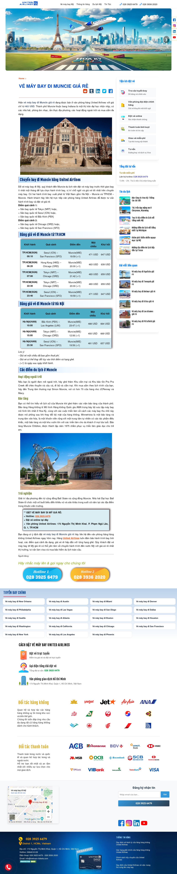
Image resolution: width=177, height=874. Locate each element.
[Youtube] (174, 37)
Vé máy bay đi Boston (102, 617)
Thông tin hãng (83, 4)
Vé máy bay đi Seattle (15, 617)
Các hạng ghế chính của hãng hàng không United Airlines (133, 851)
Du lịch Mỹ (97, 4)
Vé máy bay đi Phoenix (103, 634)
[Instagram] (174, 26)
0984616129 (32, 852)
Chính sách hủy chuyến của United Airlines (130, 858)
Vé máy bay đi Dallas (146, 609)
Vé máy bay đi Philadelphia (18, 609)
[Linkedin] (174, 31)
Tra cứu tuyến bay (137, 90)
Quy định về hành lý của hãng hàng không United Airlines (133, 843)
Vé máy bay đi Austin (59, 601)
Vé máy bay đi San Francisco (150, 626)
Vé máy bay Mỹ (67, 4)
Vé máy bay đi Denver (146, 601)
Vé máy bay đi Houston (147, 617)
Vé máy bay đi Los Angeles (62, 634)
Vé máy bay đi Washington (18, 626)
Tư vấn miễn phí (127, 173)
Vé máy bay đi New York (16, 634)
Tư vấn (131, 149)
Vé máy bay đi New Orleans (18, 601)
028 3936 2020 (150, 4)
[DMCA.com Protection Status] (28, 862)
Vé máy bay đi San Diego (104, 609)
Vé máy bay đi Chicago (103, 626)
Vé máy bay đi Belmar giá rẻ (143, 291)
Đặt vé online (135, 116)
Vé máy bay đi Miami (102, 601)
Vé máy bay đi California (60, 626)
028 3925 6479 (130, 4)
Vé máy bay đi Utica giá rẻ (143, 301)
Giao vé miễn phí (136, 138)
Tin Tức (107, 4)
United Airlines (71, 538)
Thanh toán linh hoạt (139, 127)
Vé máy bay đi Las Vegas (60, 609)
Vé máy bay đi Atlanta (59, 617)
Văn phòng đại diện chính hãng (141, 103)
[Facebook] (174, 20)
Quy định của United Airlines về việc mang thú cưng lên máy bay (133, 866)
